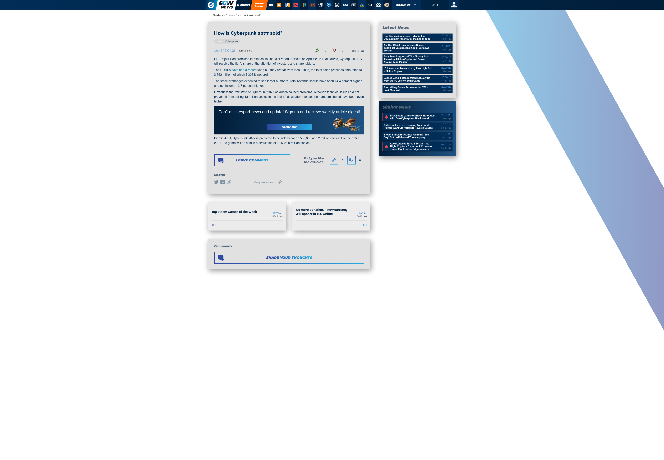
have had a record (244, 70)
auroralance (245, 50)
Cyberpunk (231, 41)
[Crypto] (278, 5)
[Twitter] (216, 182)
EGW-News (218, 15)
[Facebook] (222, 182)
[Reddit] (229, 182)
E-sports (244, 5)
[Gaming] (271, 5)
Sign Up (289, 127)
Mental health (259, 4)
